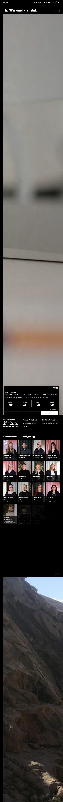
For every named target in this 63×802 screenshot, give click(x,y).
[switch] (24, 405)
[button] (59, 2)
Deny (13, 413)
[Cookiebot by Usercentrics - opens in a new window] (52, 388)
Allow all (49, 413)
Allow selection (31, 413)
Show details (53, 409)
